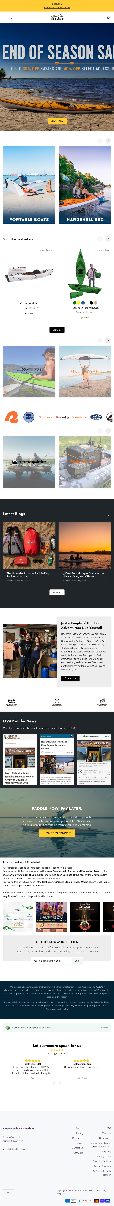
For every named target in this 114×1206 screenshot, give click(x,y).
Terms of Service (102, 1166)
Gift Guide (78, 1153)
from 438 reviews (57, 1053)
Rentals (79, 1143)
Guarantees (105, 1138)
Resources (77, 1138)
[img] (57, 1050)
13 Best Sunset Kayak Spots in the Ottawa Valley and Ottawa (83, 575)
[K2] (85, 371)
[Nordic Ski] (85, 185)
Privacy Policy (103, 1156)
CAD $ (8, 1192)
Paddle (79, 1128)
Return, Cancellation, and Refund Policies (100, 1145)
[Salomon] (29, 462)
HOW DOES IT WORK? (57, 833)
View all (57, 330)
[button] (55, 1084)
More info (104, 1027)
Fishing (79, 1133)
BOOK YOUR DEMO (57, 121)
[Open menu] (5, 17)
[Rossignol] (85, 462)
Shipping (106, 1151)
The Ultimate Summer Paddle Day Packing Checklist (28, 575)
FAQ (109, 1128)
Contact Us (70, 678)
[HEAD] (29, 371)
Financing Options (102, 1161)
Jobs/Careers (103, 1133)
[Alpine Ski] (29, 185)
